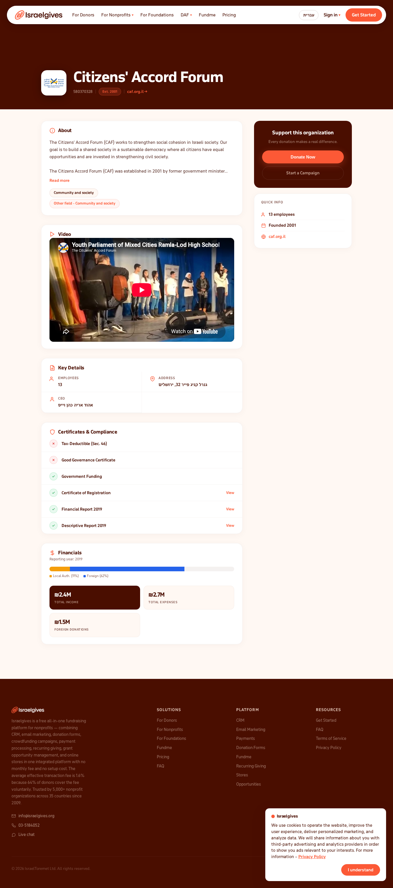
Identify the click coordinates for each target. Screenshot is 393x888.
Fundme (207, 15)
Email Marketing (250, 729)
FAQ (160, 766)
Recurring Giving (251, 766)
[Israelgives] (39, 15)
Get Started (364, 15)
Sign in (332, 15)
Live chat (26, 834)
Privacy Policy (329, 747)
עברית (308, 15)
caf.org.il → (137, 91)
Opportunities (248, 784)
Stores (242, 775)
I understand (360, 869)
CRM (240, 720)
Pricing (229, 15)
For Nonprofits (117, 15)
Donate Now (303, 156)
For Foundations (157, 15)
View (230, 492)
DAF (186, 15)
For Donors (83, 15)
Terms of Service (331, 738)
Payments (245, 738)
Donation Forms (250, 747)
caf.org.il (277, 236)
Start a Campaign (303, 172)
